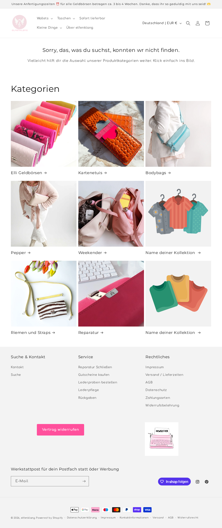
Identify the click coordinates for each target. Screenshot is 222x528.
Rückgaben (87, 397)
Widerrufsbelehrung (162, 405)
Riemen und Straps (31, 332)
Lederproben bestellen (97, 382)
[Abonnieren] (84, 481)
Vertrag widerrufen (60, 430)
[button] (44, 18)
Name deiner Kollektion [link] (170, 252)
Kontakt (17, 367)
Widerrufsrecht (188, 517)
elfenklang (28, 517)
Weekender (90, 252)
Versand (158, 517)
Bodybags (155, 172)
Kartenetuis (90, 172)
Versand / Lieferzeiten (164, 374)
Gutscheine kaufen (93, 374)
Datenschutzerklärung (82, 517)
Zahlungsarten (157, 397)
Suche (16, 374)
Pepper (18, 252)
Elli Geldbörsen (26, 172)
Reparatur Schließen (95, 367)
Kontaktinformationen (134, 517)
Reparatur (88, 332)
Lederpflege (88, 390)
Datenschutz (156, 390)
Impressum (154, 367)
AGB (149, 382)
